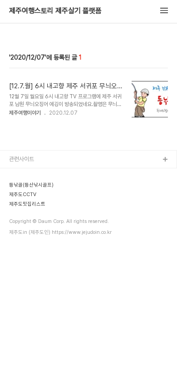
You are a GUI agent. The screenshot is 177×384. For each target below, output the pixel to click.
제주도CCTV (25, 218)
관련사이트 (21, 159)
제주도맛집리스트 (29, 232)
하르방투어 (22, 203)
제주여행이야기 (25, 113)
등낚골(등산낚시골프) (34, 189)
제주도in (19, 174)
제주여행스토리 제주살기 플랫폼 (55, 11)
